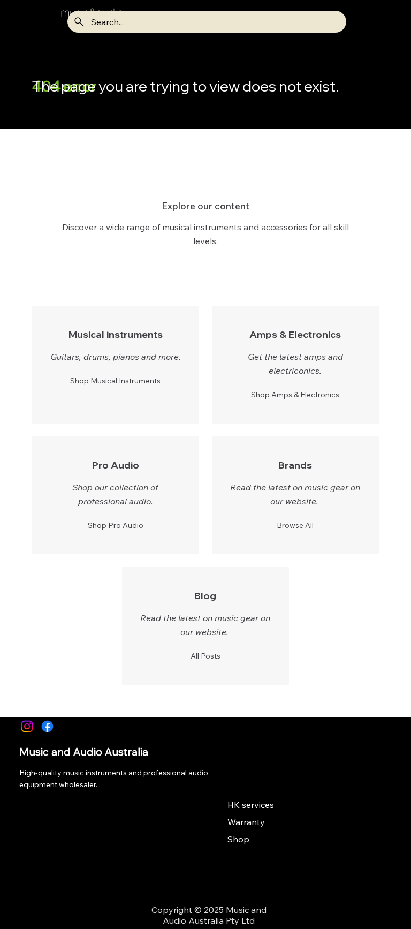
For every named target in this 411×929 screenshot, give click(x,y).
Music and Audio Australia (83, 751)
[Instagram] (27, 726)
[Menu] (32, 22)
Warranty (246, 822)
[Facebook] (47, 726)
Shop (238, 839)
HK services (250, 804)
